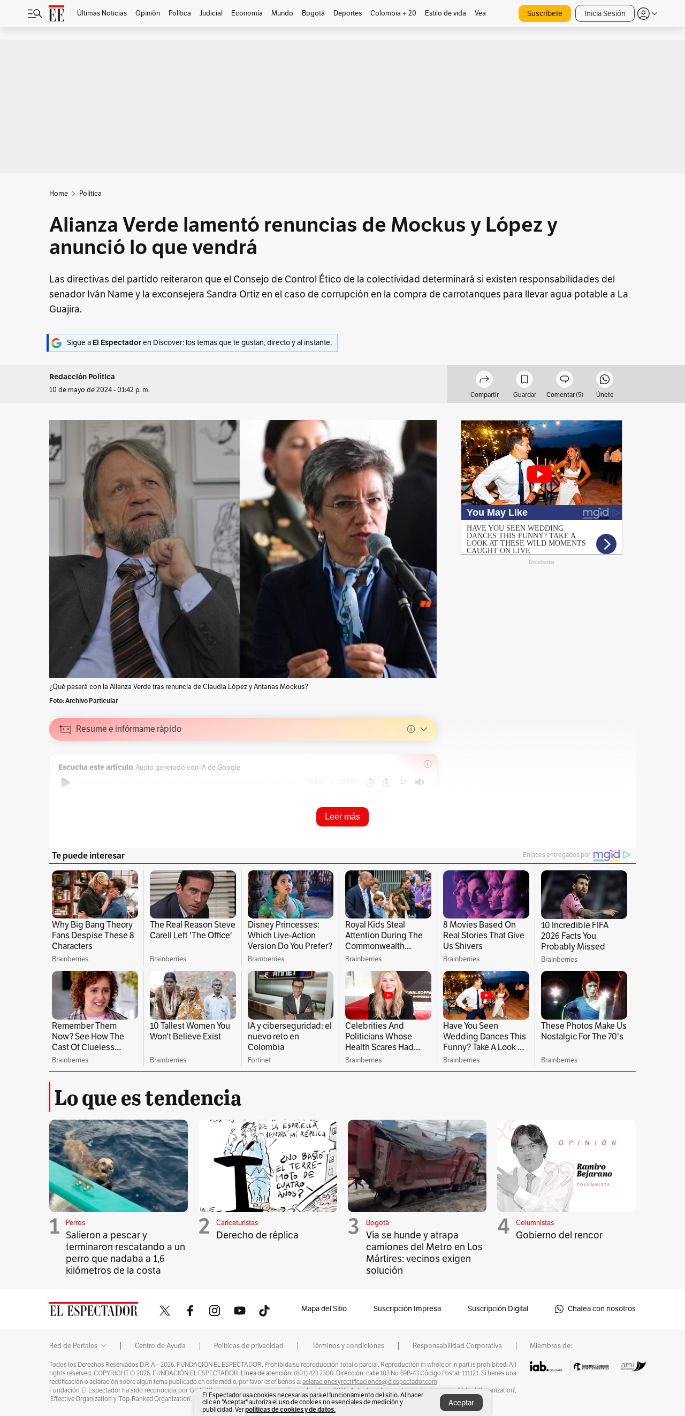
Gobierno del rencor (559, 1235)
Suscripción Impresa (407, 1308)
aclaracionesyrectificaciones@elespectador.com (369, 1382)
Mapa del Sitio (324, 1308)
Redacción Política (82, 376)
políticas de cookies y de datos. (290, 1409)
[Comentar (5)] (564, 381)
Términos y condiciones (348, 1346)
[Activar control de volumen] (419, 782)
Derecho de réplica (257, 1235)
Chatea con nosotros (602, 1308)
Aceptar (461, 1402)
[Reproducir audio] (65, 782)
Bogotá (377, 1223)
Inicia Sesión (605, 13)
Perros (75, 1223)
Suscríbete (544, 13)
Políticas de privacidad (249, 1346)
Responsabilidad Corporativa (457, 1346)
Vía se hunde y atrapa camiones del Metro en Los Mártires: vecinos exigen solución (424, 1252)
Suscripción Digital (498, 1308)
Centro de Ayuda (160, 1346)
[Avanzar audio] (387, 782)
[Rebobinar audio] (370, 782)
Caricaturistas (237, 1223)
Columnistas (535, 1223)
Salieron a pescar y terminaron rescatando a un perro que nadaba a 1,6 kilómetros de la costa (125, 1252)
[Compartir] (484, 381)
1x (403, 781)
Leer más (342, 816)
